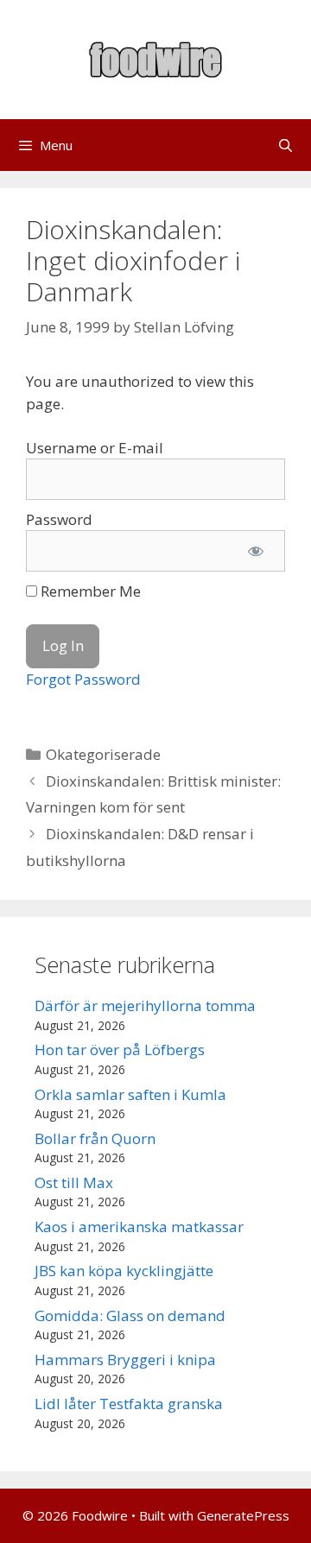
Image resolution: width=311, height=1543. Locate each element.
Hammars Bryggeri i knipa (125, 1359)
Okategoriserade (103, 754)
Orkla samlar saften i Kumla (130, 1094)
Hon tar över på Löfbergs (120, 1049)
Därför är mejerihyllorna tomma (145, 1005)
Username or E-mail (94, 448)
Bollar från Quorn (95, 1138)
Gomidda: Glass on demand (130, 1315)
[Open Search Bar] (285, 145)
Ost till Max (74, 1182)
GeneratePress (243, 1515)
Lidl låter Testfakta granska (129, 1403)
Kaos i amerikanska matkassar (139, 1226)
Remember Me (89, 591)
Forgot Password (83, 679)
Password (59, 519)
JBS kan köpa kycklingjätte (124, 1271)
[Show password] (255, 551)
